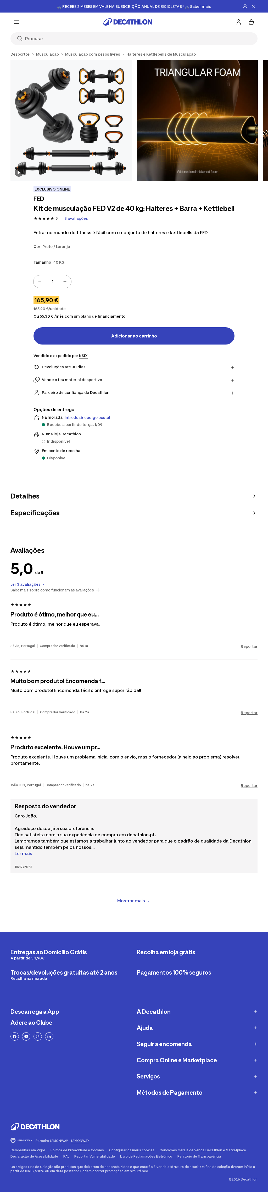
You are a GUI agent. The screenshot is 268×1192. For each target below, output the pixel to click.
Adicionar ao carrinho (134, 336)
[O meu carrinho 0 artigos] (251, 22)
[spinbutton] (52, 281)
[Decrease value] (40, 281)
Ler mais (23, 853)
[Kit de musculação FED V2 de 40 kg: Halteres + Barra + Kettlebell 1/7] (71, 120)
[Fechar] (253, 6)
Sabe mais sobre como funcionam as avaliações (52, 590)
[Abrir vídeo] (19, 172)
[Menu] (16, 22)
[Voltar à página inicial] (127, 22)
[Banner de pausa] (245, 6)
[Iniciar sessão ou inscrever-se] (238, 22)
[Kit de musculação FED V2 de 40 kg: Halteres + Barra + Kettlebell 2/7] (197, 120)
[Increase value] (65, 281)
